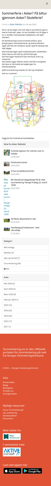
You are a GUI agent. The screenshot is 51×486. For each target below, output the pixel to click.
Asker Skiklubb (16, 24)
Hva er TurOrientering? (13, 410)
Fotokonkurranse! (19, 162)
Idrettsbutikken (10, 415)
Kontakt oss (8, 391)
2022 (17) (8, 321)
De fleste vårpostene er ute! (23, 219)
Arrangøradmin (10, 393)
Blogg (5, 385)
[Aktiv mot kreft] (25, 452)
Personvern (8, 418)
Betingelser (8, 388)
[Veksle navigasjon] (47, 3)
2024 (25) (8, 310)
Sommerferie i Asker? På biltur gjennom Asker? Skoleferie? (24, 15)
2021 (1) (7, 326)
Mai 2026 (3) (9, 283)
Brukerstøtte (8, 382)
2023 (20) (8, 316)
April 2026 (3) (9, 289)
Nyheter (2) (9, 252)
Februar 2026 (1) (11, 299)
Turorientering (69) (12, 263)
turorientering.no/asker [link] (15, 70)
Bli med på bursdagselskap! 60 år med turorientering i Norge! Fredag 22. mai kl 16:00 (29, 182)
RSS (7, 269)
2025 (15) (8, 305)
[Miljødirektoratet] (25, 436)
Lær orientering (10, 412)
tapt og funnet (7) (12, 258)
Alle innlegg (9, 247)
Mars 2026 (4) (10, 294)
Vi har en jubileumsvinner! (22, 171)
